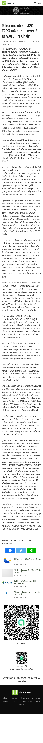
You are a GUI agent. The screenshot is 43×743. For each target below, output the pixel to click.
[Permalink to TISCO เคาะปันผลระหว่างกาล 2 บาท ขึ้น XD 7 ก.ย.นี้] (7, 593)
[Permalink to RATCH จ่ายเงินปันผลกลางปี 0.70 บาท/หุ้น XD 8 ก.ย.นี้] (7, 582)
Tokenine (10, 44)
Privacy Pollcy (24, 698)
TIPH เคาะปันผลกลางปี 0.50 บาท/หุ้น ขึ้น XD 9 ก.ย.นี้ (27, 571)
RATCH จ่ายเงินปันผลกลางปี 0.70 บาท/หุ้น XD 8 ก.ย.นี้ (27, 582)
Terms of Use (36, 698)
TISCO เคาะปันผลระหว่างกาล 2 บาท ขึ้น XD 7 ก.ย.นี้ (27, 593)
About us (6, 698)
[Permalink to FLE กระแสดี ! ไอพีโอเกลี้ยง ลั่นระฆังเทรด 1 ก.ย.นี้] (7, 560)
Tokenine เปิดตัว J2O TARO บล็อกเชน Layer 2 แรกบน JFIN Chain (19, 30)
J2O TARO (31, 42)
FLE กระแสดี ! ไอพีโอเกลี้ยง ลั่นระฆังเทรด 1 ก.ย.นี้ (27, 560)
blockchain (22, 42)
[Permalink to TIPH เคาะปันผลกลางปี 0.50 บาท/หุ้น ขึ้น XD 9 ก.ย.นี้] (7, 573)
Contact (14, 698)
